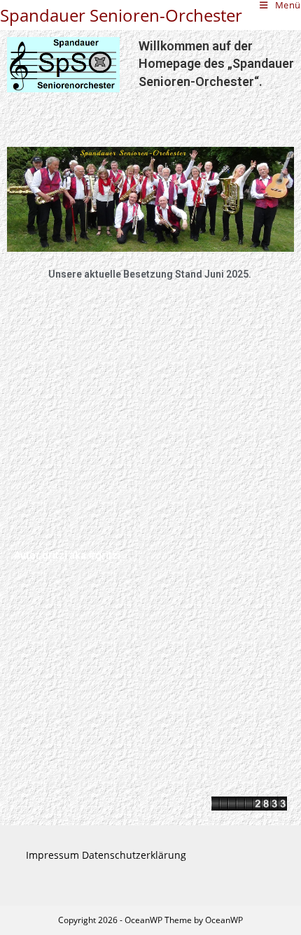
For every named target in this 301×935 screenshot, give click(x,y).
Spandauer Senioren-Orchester (121, 15)
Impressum (52, 855)
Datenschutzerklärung (134, 855)
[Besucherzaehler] (249, 802)
